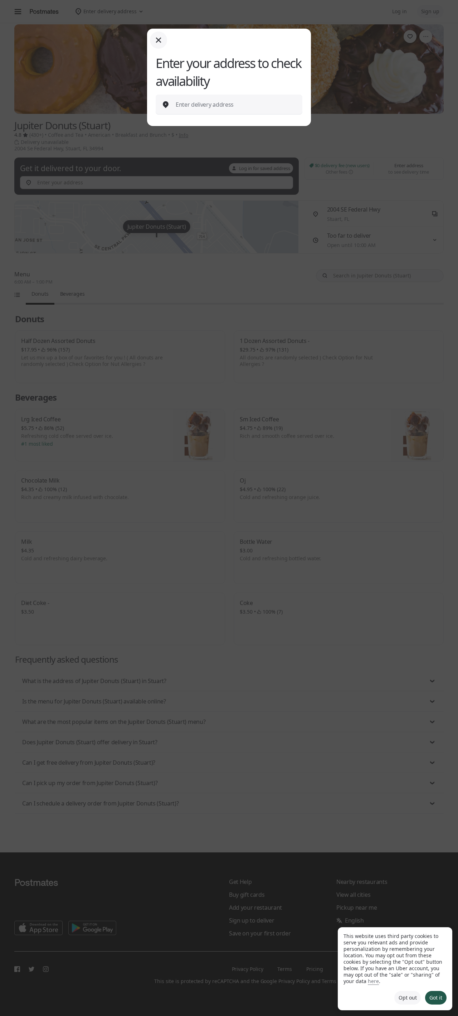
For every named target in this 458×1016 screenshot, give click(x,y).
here (373, 981)
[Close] (158, 40)
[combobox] (235, 104)
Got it (435, 997)
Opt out (407, 997)
